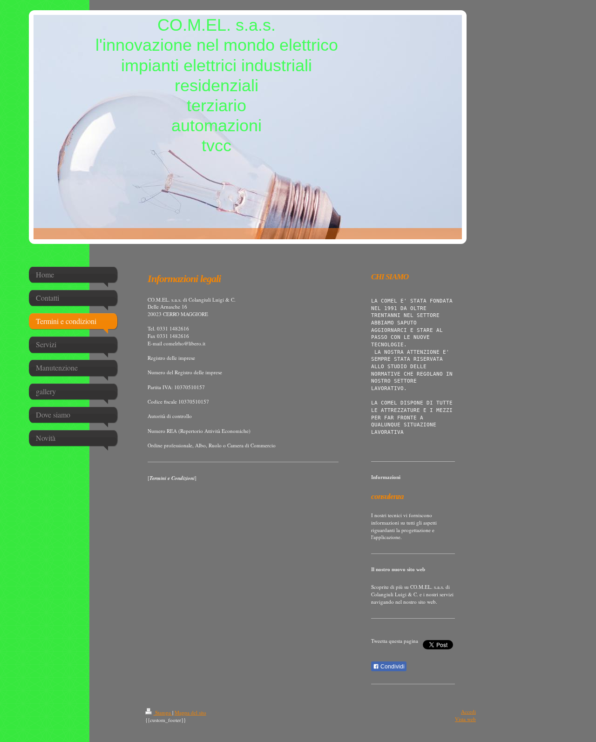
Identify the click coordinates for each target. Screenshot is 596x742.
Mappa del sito (190, 712)
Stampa (163, 712)
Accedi (468, 711)
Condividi (392, 666)
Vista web (465, 718)
